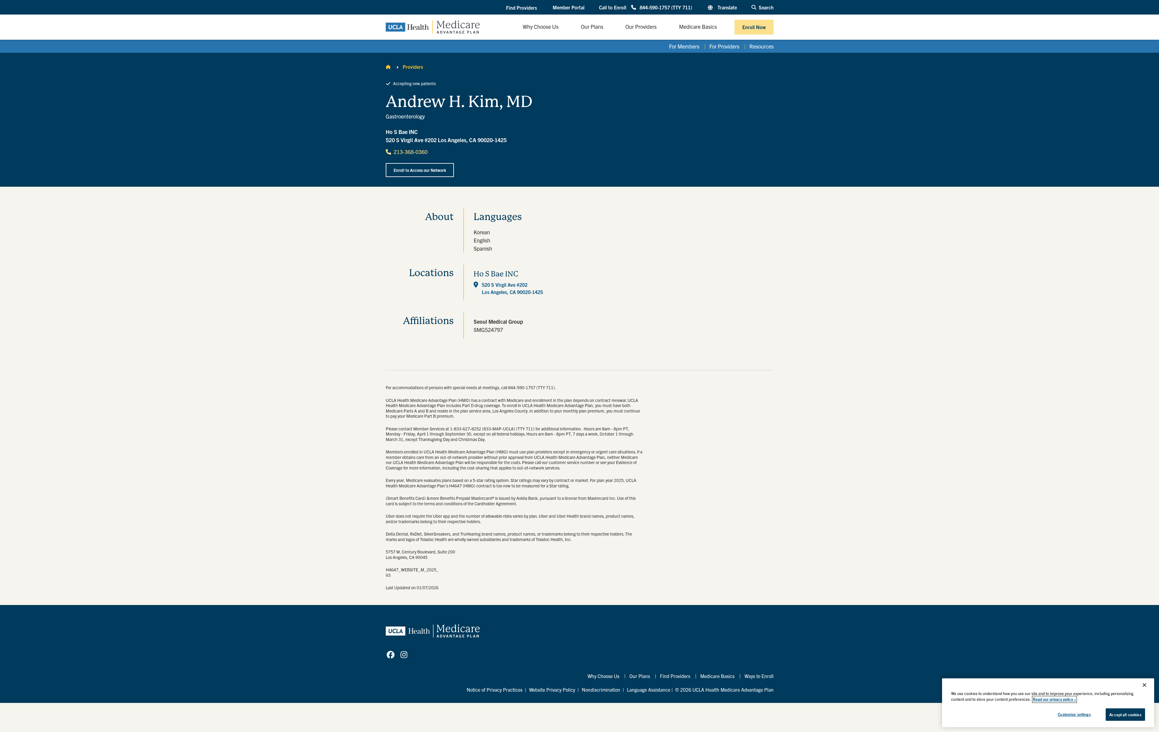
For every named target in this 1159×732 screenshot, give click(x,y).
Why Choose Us (603, 676)
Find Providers (675, 676)
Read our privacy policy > (1054, 699)
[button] (522, 8)
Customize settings (1074, 714)
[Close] (1144, 685)
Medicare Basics (717, 676)
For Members (684, 46)
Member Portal (568, 7)
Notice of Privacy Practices (494, 690)
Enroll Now (754, 27)
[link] (390, 655)
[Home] (388, 66)
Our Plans (639, 676)
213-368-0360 (411, 151)
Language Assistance (648, 690)
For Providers (724, 46)
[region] (1048, 702)
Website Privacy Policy (552, 690)
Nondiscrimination (601, 690)
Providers (413, 67)
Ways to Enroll (759, 676)
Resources (761, 46)
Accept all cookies (1125, 714)
